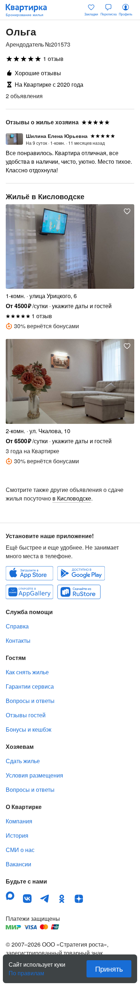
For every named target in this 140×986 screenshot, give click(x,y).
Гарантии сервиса (30, 686)
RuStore (79, 592)
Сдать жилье (23, 761)
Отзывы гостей (26, 715)
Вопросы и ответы (30, 701)
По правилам (26, 970)
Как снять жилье (27, 672)
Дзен (79, 898)
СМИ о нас (20, 850)
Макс (10, 895)
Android (81, 573)
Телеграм (44, 898)
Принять (109, 968)
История (17, 835)
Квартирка (30, 10)
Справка (17, 626)
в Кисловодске (71, 498)
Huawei (29, 592)
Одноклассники (61, 898)
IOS (29, 573)
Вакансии (18, 864)
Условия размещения (34, 775)
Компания (19, 821)
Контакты (18, 640)
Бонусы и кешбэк (28, 729)
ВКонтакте (27, 898)
